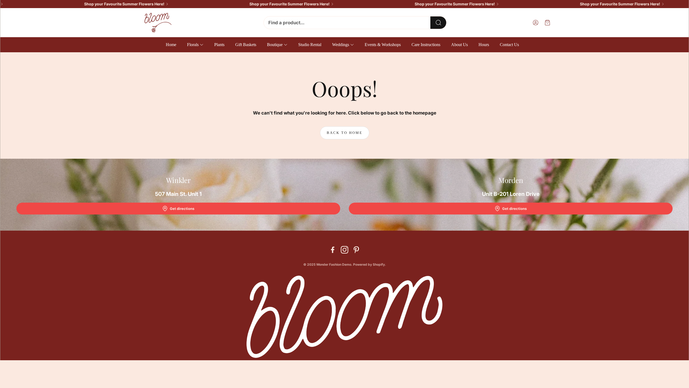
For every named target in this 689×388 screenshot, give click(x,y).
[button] (355, 22)
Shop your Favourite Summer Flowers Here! (113, 4)
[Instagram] (344, 250)
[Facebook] (332, 250)
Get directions (182, 208)
